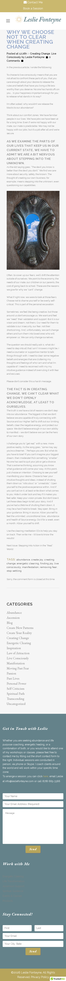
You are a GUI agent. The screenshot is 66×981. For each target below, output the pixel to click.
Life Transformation (13, 881)
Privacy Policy (40, 977)
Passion (11, 673)
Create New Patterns (20, 628)
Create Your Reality (19, 633)
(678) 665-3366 (51, 781)
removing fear (48, 567)
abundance (23, 559)
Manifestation (16, 663)
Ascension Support (13, 886)
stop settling (14, 571)
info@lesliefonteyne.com (19, 781)
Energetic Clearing (19, 643)
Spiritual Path (16, 694)
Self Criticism (15, 689)
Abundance (14, 613)
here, (45, 776)
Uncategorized (16, 704)
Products (8, 900)
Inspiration (14, 648)
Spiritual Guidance (13, 891)
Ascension (13, 618)
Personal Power (16, 683)
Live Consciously (18, 658)
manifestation (30, 567)
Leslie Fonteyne (35, 57)
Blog (10, 623)
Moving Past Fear (18, 668)
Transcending (15, 699)
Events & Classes (12, 896)
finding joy (46, 563)
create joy (37, 559)
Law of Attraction (18, 653)
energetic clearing (28, 563)
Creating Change (40, 53)
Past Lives (13, 678)
